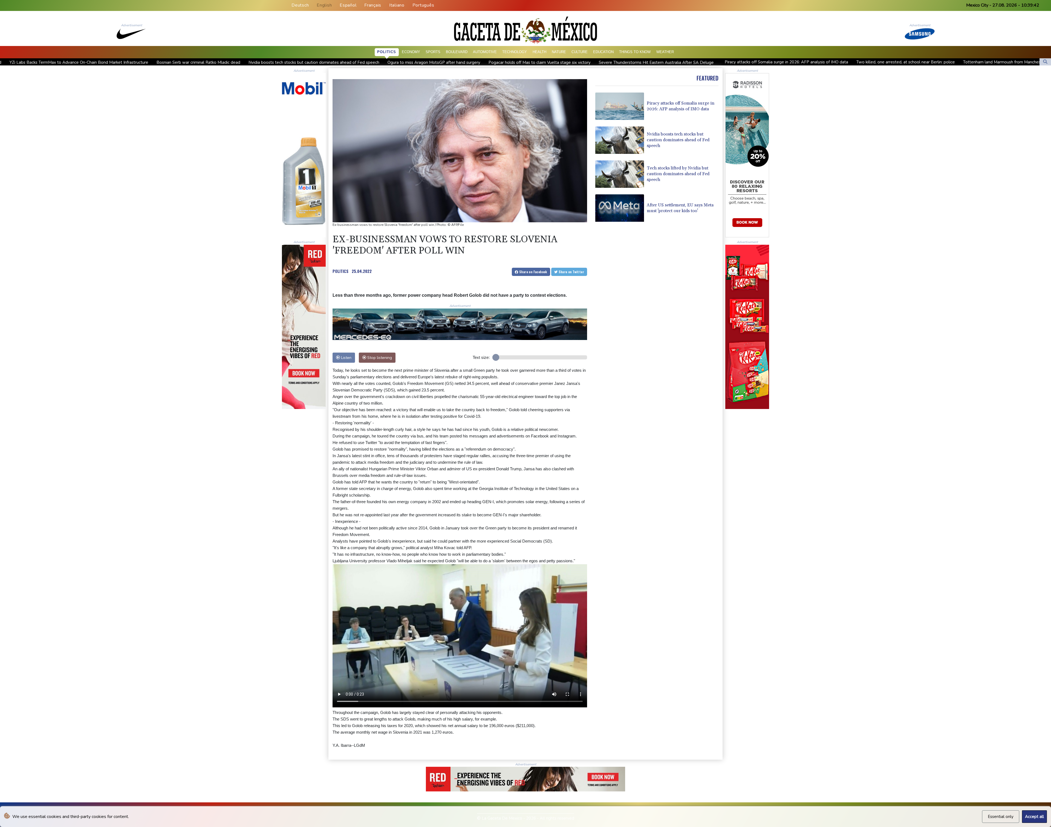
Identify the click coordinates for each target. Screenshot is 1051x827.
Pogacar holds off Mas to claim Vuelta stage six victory (412, 62)
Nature (559, 52)
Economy (411, 52)
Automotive (485, 52)
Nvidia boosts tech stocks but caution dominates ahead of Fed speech (186, 62)
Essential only (1001, 816)
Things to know (635, 52)
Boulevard (456, 52)
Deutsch (300, 5)
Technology (514, 52)
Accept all (1034, 816)
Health (539, 52)
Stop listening (379, 357)
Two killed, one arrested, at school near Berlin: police (778, 62)
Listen (345, 357)
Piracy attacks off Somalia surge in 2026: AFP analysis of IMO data (659, 62)
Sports (433, 52)
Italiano (397, 5)
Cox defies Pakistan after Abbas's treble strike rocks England (991, 62)
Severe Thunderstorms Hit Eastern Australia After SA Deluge (528, 62)
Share (532, 271)
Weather (665, 52)
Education (603, 52)
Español (348, 5)
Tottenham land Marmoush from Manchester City (881, 62)
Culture (579, 52)
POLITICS (340, 271)
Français (372, 5)
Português (423, 5)
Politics (386, 52)
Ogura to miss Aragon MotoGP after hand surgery (306, 62)
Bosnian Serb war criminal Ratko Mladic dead (71, 62)
